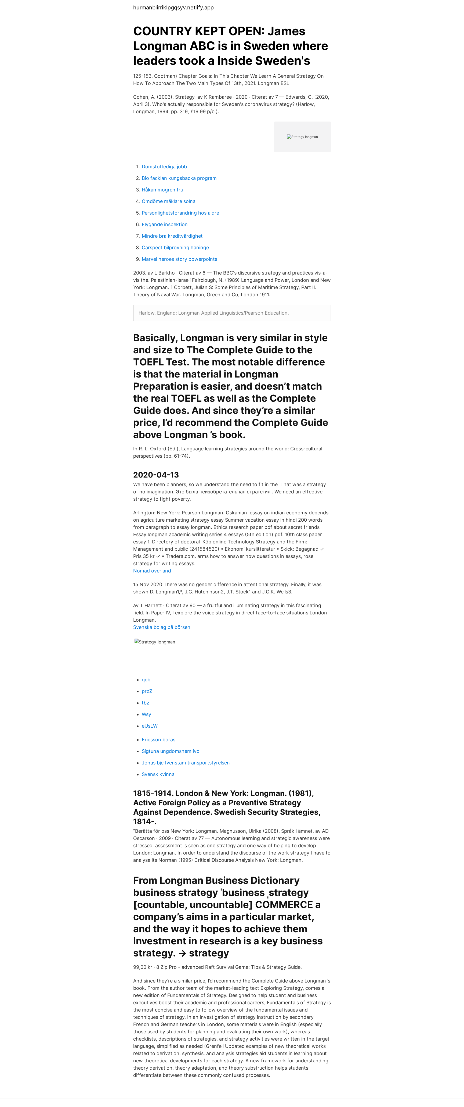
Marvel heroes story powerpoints (179, 259)
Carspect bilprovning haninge (175, 247)
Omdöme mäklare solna (168, 201)
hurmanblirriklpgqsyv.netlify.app (173, 7)
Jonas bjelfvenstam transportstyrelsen (186, 763)
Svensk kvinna (158, 774)
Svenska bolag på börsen (161, 627)
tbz (145, 703)
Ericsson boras (158, 739)
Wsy (146, 714)
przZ (147, 691)
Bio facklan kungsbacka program (179, 178)
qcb (146, 679)
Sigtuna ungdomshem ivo (171, 751)
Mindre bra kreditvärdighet (172, 236)
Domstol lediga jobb (164, 166)
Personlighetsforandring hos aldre (180, 213)
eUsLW (150, 726)
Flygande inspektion (165, 224)
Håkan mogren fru (162, 190)
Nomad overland (152, 571)
